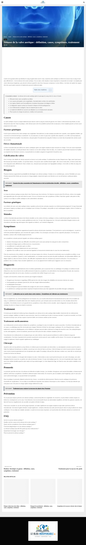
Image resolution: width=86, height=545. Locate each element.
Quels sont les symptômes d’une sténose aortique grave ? (20, 424)
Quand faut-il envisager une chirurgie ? (14, 431)
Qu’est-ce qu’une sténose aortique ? (14, 420)
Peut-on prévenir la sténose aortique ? (14, 433)
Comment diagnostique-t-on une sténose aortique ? (18, 426)
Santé (5, 39)
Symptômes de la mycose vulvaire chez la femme (69, 506)
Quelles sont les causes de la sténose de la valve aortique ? (20, 422)
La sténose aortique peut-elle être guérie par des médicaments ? (21, 428)
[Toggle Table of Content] (49, 90)
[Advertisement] (43, 64)
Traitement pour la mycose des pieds (70, 469)
